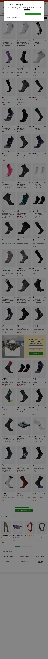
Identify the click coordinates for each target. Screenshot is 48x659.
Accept (33, 14)
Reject (15, 14)
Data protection (27, 10)
